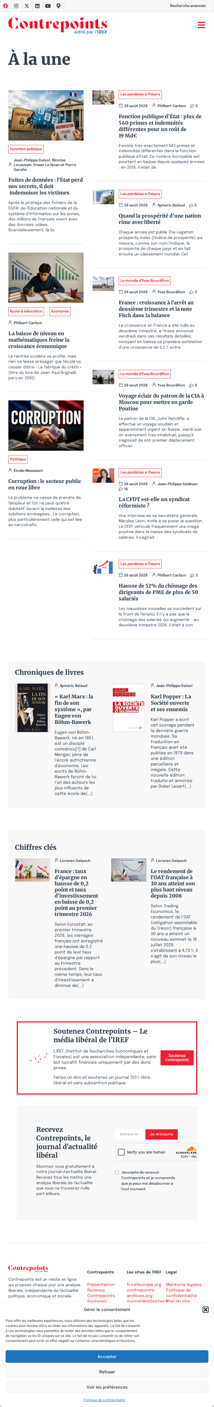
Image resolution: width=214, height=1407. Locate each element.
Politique (18, 459)
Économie (60, 311)
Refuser (107, 1371)
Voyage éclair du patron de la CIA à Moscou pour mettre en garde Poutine (161, 402)
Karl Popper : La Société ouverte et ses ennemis (171, 703)
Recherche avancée (188, 6)
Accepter (107, 1356)
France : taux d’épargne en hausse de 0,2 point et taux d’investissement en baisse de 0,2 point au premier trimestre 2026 (76, 892)
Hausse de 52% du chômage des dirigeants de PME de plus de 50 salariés (158, 592)
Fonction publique (26, 149)
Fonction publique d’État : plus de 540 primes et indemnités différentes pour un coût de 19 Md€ (160, 126)
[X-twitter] (27, 6)
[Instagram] (16, 6)
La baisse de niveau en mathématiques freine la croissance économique (38, 339)
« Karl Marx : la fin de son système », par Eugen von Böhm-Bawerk (74, 709)
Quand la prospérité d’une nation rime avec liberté (160, 219)
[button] (205, 1309)
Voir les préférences (107, 1387)
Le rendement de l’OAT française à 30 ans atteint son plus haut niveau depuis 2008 (173, 883)
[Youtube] (48, 6)
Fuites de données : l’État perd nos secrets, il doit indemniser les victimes (45, 186)
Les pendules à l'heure (140, 94)
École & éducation (26, 311)
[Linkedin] (37, 6)
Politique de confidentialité (104, 1400)
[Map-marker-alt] (58, 6)
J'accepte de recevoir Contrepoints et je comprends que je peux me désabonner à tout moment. (148, 1181)
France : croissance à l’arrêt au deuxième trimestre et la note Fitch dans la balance (156, 309)
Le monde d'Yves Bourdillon (144, 281)
